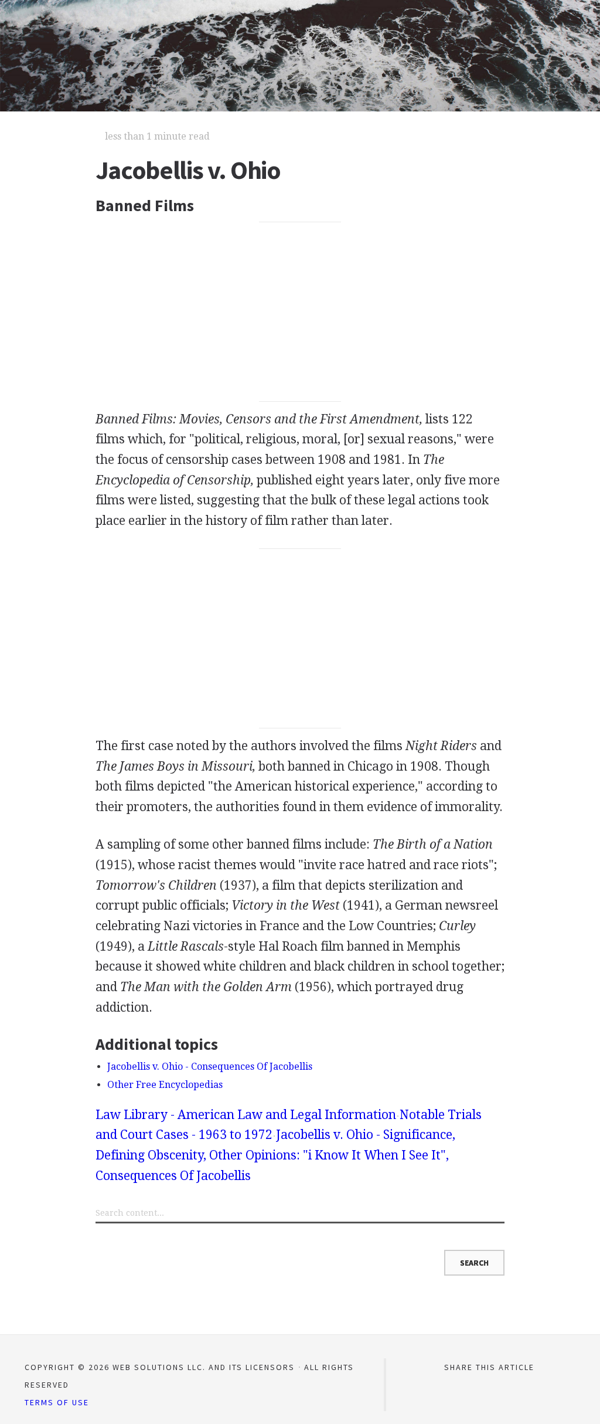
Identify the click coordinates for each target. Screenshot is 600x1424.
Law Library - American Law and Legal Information (246, 1114)
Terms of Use (57, 1402)
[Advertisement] (300, 312)
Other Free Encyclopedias (165, 1084)
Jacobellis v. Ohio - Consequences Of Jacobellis (209, 1066)
